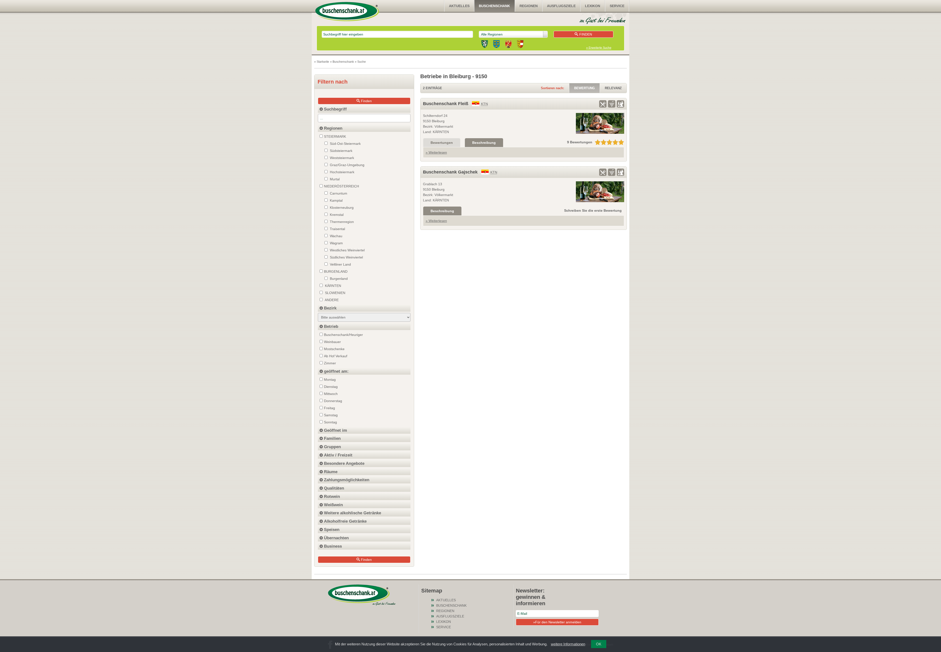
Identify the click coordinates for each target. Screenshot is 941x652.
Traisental (337, 229)
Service (617, 6)
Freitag (329, 408)
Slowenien (334, 293)
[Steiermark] (484, 44)
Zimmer (330, 363)
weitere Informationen (568, 644)
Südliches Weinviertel (346, 257)
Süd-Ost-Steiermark (345, 144)
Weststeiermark (341, 158)
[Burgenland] (508, 44)
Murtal (334, 179)
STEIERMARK (335, 136)
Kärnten (332, 286)
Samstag (331, 415)
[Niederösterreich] (496, 44)
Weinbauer (332, 342)
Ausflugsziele (561, 6)
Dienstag (331, 387)
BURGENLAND (335, 271)
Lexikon (592, 6)
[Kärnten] (520, 44)
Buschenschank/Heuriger (343, 335)
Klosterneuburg (341, 207)
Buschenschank (494, 6)
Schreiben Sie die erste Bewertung (593, 210)
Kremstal (336, 215)
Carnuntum (338, 193)
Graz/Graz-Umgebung (346, 165)
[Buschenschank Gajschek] (600, 191)
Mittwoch (331, 394)
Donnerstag (333, 401)
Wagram (336, 243)
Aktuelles (459, 6)
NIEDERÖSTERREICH (341, 186)
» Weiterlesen (436, 152)
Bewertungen (442, 143)
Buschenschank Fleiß (445, 103)
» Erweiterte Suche (598, 47)
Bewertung (584, 88)
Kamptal (336, 200)
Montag (330, 379)
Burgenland (338, 279)
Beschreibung (484, 143)
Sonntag (330, 422)
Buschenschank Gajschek (450, 172)
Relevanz (613, 88)
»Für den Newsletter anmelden (557, 622)
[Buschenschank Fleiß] (600, 123)
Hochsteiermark (341, 172)
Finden (585, 34)
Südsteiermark (340, 151)
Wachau (335, 236)
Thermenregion (341, 222)
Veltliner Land (340, 264)
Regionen (529, 6)
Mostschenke (334, 349)
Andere (331, 300)
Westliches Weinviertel (347, 250)
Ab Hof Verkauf (335, 356)
